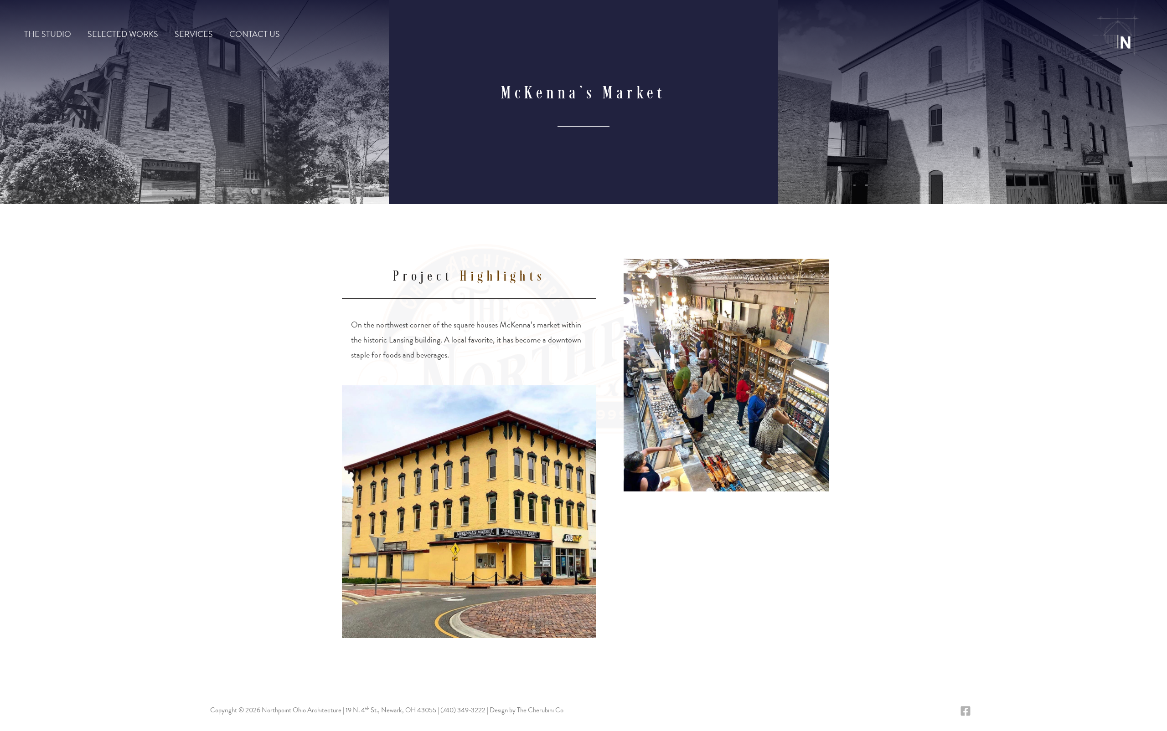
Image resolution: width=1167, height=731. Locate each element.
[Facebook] (965, 710)
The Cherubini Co (540, 710)
